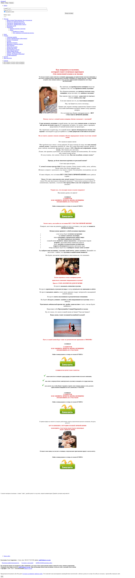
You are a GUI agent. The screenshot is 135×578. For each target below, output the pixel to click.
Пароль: (6, 10)
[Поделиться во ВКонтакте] (12, 505)
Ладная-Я (3, 1)
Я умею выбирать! (12, 55)
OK (2, 576)
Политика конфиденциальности (10, 563)
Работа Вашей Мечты (12, 51)
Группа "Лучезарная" (12, 40)
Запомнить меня (9, 11)
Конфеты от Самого (18, 31)
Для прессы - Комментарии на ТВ (16, 23)
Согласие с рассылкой (27, 563)
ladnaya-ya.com (28, 568)
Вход (7, 2)
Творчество (10, 27)
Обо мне (6, 19)
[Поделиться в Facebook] (12, 517)
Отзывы (6, 35)
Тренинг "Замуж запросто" (14, 52)
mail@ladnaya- (43, 560)
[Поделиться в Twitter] (12, 553)
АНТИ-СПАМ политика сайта (44, 563)
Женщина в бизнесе (12, 42)
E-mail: (5, 8)
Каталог (11, 2)
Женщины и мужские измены (15, 44)
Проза (11, 30)
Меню (2, 2)
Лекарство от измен (12, 47)
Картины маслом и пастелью (17, 28)
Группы (9, 41)
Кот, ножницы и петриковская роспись (23, 33)
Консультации (10, 45)
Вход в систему (69, 13)
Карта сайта (7, 556)
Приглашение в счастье (13, 49)
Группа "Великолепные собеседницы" (17, 38)
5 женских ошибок (12, 37)
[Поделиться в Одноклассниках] (12, 541)
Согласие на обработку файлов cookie (32, 573)
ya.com (49, 560)
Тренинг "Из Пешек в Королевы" (16, 54)
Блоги (5, 34)
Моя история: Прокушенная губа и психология (19, 20)
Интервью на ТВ (11, 26)
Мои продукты (8, 58)
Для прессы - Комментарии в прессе (16, 24)
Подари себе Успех (12, 48)
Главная (6, 60)
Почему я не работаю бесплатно (15, 21)
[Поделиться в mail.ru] (12, 529)
